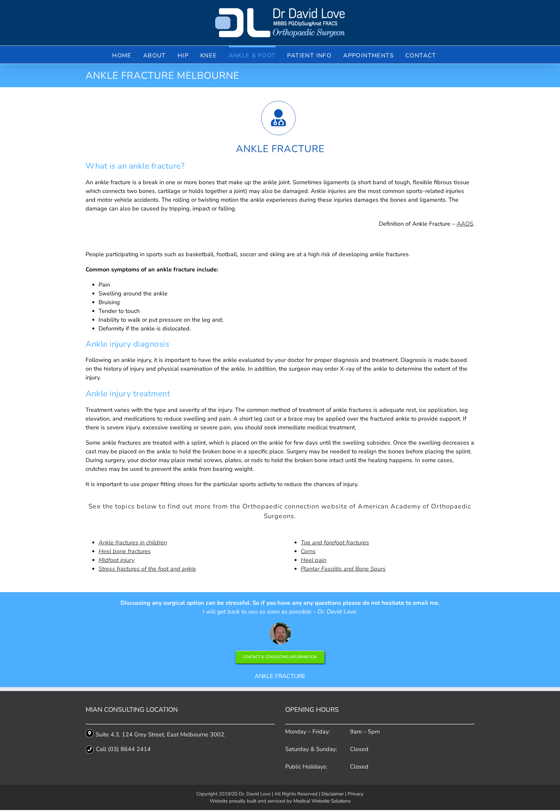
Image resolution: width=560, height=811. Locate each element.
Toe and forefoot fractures (335, 542)
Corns (308, 551)
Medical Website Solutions (322, 801)
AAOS (465, 224)
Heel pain (313, 560)
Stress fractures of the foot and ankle (147, 569)
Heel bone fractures (125, 551)
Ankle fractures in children (133, 542)
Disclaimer (332, 794)
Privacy (356, 794)
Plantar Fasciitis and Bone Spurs (343, 569)
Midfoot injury (116, 560)
